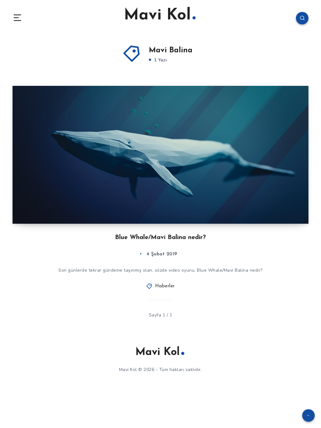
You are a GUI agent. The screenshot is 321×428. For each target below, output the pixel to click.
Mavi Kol (157, 15)
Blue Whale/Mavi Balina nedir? (160, 237)
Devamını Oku (290, 206)
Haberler (165, 286)
